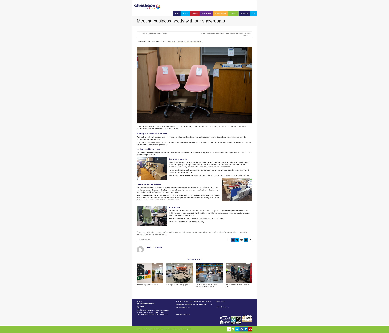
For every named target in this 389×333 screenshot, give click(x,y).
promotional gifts (220, 13)
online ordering (206, 13)
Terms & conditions (173, 329)
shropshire (157, 234)
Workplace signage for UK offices (147, 285)
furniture (195, 13)
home (176, 13)
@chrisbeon (225, 307)
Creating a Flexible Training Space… (178, 285)
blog (253, 13)
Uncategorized (196, 41)
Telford (164, 234)
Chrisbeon (179, 41)
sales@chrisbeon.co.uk (184, 304)
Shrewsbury (148, 234)
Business (171, 41)
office (220, 232)
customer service (192, 232)
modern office (213, 232)
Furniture (187, 41)
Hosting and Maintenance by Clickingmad (156, 329)
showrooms (244, 13)
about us (185, 13)
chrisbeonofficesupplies (165, 232)
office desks (227, 232)
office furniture (237, 232)
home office (203, 232)
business (144, 232)
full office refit (204, 211)
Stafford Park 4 (202, 218)
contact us (233, 13)
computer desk (180, 232)
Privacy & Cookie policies (184, 329)
